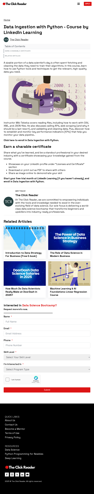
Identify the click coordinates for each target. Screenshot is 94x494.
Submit (47, 390)
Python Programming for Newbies (24, 453)
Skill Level (9, 352)
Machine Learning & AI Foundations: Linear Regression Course (68, 292)
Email (6, 328)
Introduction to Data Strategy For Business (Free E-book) (23, 254)
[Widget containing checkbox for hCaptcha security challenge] (22, 379)
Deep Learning (13, 458)
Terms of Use (12, 433)
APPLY (87, 4)
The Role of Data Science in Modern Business (66, 254)
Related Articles (12, 56)
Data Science (12, 449)
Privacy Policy (12, 437)
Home (7, 20)
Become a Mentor (15, 428)
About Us (10, 420)
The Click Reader (19, 39)
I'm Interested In (12, 364)
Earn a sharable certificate (18, 51)
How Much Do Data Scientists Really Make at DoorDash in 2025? (23, 292)
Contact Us (11, 424)
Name (7, 316)
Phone (7, 340)
